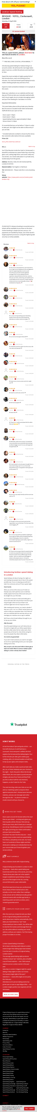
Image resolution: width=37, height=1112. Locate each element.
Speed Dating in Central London (11, 1069)
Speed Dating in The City (9, 1077)
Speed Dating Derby (8, 1088)
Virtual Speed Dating (8, 1057)
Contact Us (5, 1030)
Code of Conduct (7, 1047)
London (21, 54)
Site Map (5, 1051)
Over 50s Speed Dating (22, 1092)
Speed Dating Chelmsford (9, 1086)
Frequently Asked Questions (10, 1034)
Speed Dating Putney (8, 1073)
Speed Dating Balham (8, 1065)
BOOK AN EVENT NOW (11, 994)
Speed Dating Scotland (22, 1083)
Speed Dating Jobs (7, 1041)
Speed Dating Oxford (8, 1079)
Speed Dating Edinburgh (9, 1090)
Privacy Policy (6, 1043)
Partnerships (6, 1038)
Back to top (32, 146)
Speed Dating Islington (8, 1071)
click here (28, 52)
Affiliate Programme (8, 1036)
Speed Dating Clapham (8, 1067)
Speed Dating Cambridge (9, 1083)
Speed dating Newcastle (22, 1088)
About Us (5, 1032)
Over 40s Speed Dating (22, 1090)
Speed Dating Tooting (8, 1075)
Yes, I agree (29, 1108)
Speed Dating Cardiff (21, 1086)
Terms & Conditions (8, 1045)
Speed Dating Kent (21, 1081)
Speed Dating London (8, 1063)
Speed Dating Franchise (9, 1049)
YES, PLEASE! (18, 5)
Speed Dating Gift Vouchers (10, 1059)
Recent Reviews (6, 1061)
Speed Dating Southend (9, 1092)
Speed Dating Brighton (8, 1081)
